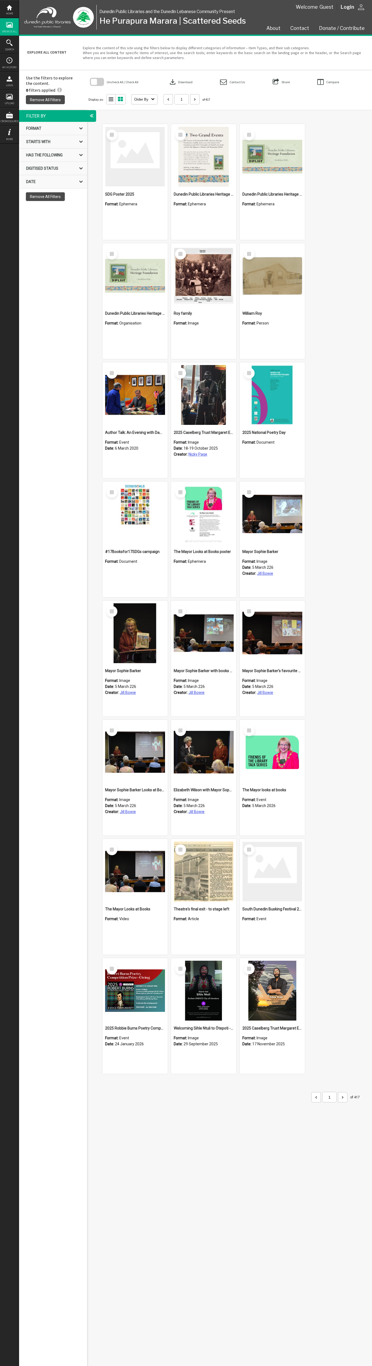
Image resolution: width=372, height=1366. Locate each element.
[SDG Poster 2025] (135, 157)
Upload (9, 103)
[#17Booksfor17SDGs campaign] (135, 514)
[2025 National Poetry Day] (272, 395)
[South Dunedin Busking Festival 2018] (272, 871)
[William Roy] (272, 276)
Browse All (9, 31)
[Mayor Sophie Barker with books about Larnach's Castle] (204, 633)
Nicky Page (197, 454)
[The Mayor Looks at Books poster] (204, 514)
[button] (232, 82)
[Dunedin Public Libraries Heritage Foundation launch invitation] (204, 157)
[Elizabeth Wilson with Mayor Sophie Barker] (204, 752)
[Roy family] (204, 276)
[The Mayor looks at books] (272, 752)
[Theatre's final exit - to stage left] (204, 871)
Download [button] (181, 82)
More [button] (9, 139)
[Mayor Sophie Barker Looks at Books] (135, 752)
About (273, 28)
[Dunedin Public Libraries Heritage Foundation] (135, 276)
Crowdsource (10, 121)
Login (9, 85)
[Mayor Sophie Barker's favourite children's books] (272, 633)
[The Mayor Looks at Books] (135, 871)
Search (9, 49)
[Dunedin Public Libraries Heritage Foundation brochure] (272, 157)
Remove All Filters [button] (45, 100)
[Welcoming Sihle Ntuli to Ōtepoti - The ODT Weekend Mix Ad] (204, 991)
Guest (326, 7)
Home (9, 13)
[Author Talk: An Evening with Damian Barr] (135, 395)
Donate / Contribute (342, 28)
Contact (299, 28)
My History (9, 67)
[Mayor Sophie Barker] (272, 514)
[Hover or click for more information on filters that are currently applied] (59, 90)
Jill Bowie (265, 573)
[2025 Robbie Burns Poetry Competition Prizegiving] (135, 991)
